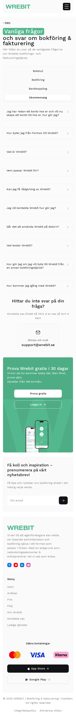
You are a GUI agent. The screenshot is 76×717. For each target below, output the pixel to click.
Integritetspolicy (25, 710)
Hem (7, 22)
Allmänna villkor (51, 710)
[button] (66, 6)
